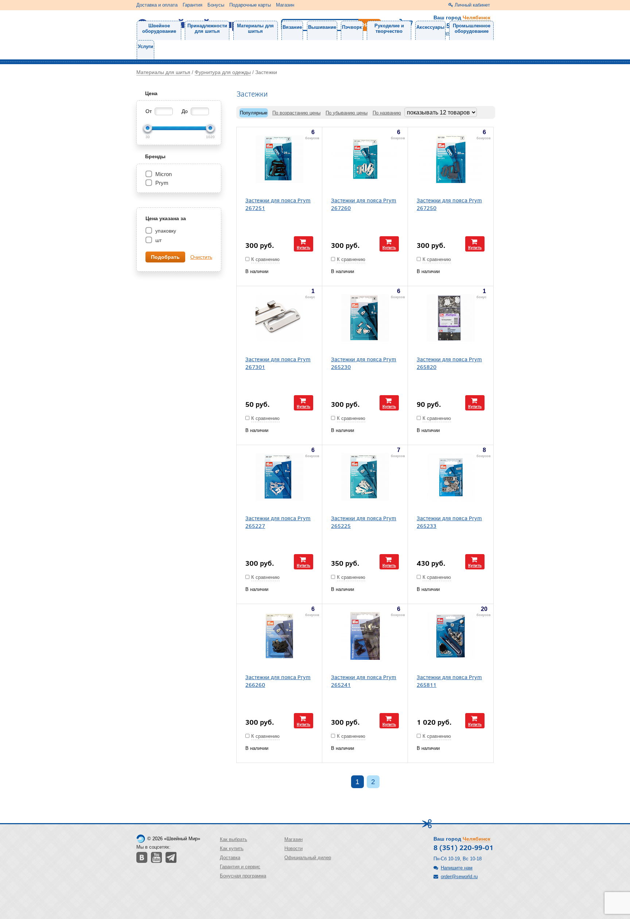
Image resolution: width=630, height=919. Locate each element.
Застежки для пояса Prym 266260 (278, 680)
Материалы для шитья (255, 28)
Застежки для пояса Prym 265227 (278, 521)
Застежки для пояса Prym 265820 (449, 362)
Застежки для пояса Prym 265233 (449, 521)
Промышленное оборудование (471, 28)
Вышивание (322, 27)
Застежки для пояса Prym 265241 (363, 680)
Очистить (201, 257)
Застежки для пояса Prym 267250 (449, 203)
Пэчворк (352, 27)
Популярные (253, 113)
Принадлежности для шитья (207, 28)
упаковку (165, 231)
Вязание (292, 27)
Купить (303, 247)
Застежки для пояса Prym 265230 (363, 362)
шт (158, 240)
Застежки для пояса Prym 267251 (278, 203)
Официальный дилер (307, 857)
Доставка (230, 857)
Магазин (285, 5)
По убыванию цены (347, 113)
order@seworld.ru (459, 876)
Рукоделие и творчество (389, 28)
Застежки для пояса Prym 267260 (363, 203)
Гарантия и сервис (240, 866)
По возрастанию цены (296, 113)
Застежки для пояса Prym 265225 (363, 521)
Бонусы (215, 5)
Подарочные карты (250, 5)
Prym (161, 183)
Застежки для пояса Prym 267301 (278, 362)
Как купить (232, 848)
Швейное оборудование (159, 28)
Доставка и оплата (157, 5)
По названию (387, 113)
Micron (163, 174)
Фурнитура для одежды (223, 72)
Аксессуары (430, 27)
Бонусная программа (243, 876)
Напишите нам (456, 868)
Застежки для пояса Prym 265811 (449, 680)
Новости (293, 848)
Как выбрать (233, 839)
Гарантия (192, 5)
